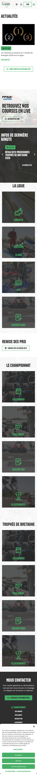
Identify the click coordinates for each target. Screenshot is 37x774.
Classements (18, 504)
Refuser (18, 761)
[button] (34, 726)
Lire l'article (5, 57)
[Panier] (16, 4)
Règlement (18, 434)
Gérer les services (18, 749)
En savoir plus (27, 165)
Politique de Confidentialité (23, 771)
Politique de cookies (10, 771)
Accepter (18, 755)
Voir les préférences (18, 766)
